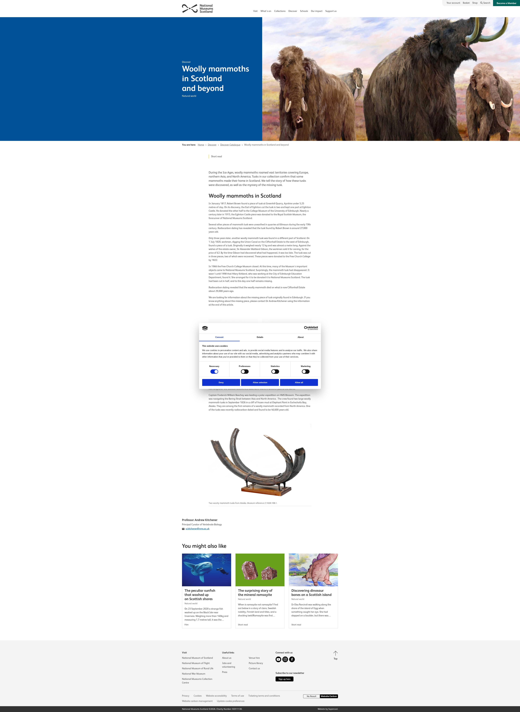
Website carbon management (197, 701)
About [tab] (301, 337)
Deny (221, 382)
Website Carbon (329, 696)
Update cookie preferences (230, 701)
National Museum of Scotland (197, 658)
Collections (279, 11)
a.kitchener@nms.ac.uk (197, 528)
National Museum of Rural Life (197, 668)
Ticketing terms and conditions (264, 695)
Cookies (198, 695)
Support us (331, 11)
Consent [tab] (219, 337)
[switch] (245, 371)
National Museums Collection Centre (197, 681)
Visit (255, 11)
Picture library (256, 663)
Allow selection (260, 382)
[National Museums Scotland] (197, 8)
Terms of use (237, 695)
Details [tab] (260, 337)
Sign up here (284, 679)
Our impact (316, 11)
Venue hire (254, 658)
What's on (266, 11)
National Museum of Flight (196, 663)
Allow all (299, 382)
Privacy (185, 695)
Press (224, 672)
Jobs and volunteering (228, 665)
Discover (292, 11)
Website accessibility (216, 695)
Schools (304, 11)
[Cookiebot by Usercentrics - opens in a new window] (306, 328)
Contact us (254, 668)
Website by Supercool (328, 709)
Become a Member (506, 3)
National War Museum (193, 673)
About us (226, 658)
